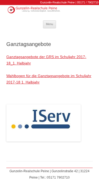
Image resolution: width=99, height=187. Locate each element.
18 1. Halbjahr (28, 82)
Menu (49, 24)
